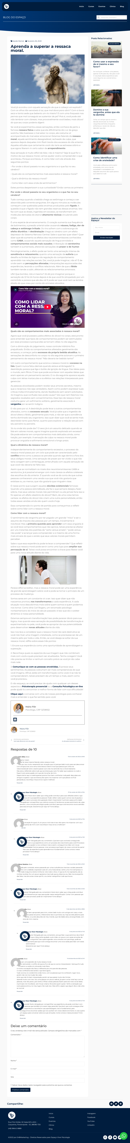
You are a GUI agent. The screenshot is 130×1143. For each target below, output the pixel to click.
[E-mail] (15, 720)
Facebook (91, 1117)
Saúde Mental (18, 41)
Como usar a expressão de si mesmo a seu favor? (106, 64)
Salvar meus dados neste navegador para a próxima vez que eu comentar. (42, 1085)
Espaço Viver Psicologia (28, 792)
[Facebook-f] (110, 1137)
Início (81, 6)
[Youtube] (115, 1137)
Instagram (91, 1113)
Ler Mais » (96, 85)
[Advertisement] (106, 199)
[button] (111, 1103)
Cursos (91, 6)
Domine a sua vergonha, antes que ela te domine (106, 112)
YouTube (91, 1121)
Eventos (102, 6)
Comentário (16, 1035)
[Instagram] (105, 1137)
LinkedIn (91, 1125)
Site (12, 1077)
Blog (122, 6)
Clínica (112, 6)
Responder (20, 783)
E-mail (14, 1069)
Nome (14, 1060)
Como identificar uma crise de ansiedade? (105, 158)
